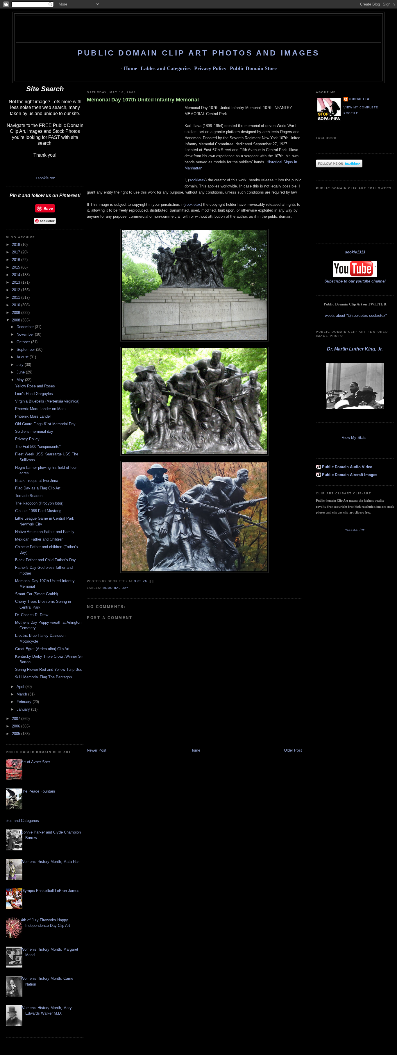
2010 (16, 305)
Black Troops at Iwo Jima (36, 480)
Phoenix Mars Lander (33, 416)
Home (130, 68)
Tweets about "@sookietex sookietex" (355, 315)
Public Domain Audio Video (347, 467)
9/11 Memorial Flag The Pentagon (43, 677)
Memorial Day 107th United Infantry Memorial (143, 100)
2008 (16, 320)
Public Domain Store (253, 68)
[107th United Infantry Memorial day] (194, 340)
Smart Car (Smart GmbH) (36, 594)
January (24, 709)
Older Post (293, 750)
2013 (16, 282)
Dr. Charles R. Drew (31, 615)
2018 (16, 244)
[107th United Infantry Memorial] (194, 454)
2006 (16, 726)
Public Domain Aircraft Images (349, 475)
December (26, 327)
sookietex (197, 180)
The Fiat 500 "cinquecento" (38, 446)
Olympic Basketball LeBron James (50, 890)
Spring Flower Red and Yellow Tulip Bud (48, 669)
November (26, 334)
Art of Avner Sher (35, 762)
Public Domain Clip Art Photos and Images (198, 53)
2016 (16, 260)
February (25, 702)
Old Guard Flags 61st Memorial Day (45, 424)
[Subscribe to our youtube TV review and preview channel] (355, 275)
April (21, 686)
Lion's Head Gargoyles (34, 393)
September (26, 349)
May (21, 380)
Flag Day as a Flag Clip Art (37, 488)
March (22, 694)
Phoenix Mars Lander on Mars (40, 409)
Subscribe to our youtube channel (355, 281)
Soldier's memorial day (34, 431)
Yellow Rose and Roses (35, 386)
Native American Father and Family (44, 532)
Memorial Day (115, 587)
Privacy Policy (210, 68)
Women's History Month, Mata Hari (50, 861)
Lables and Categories (166, 68)
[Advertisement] (198, 28)
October (24, 342)
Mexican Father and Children (39, 539)
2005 (16, 734)
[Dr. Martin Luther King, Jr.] (355, 408)
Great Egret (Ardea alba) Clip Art (42, 649)
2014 (16, 275)
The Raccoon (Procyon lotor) (39, 503)
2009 (16, 312)
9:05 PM (141, 581)
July (21, 364)
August (23, 357)
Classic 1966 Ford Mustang (38, 511)
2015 (16, 267)
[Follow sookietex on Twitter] (339, 166)
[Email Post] (156, 581)
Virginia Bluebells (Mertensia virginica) (47, 401)
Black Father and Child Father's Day (45, 560)
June (21, 372)
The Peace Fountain (38, 791)
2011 (16, 297)
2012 (16, 290)
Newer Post (96, 750)
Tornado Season (28, 495)
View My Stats (354, 437)
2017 (16, 252)
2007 (16, 718)
